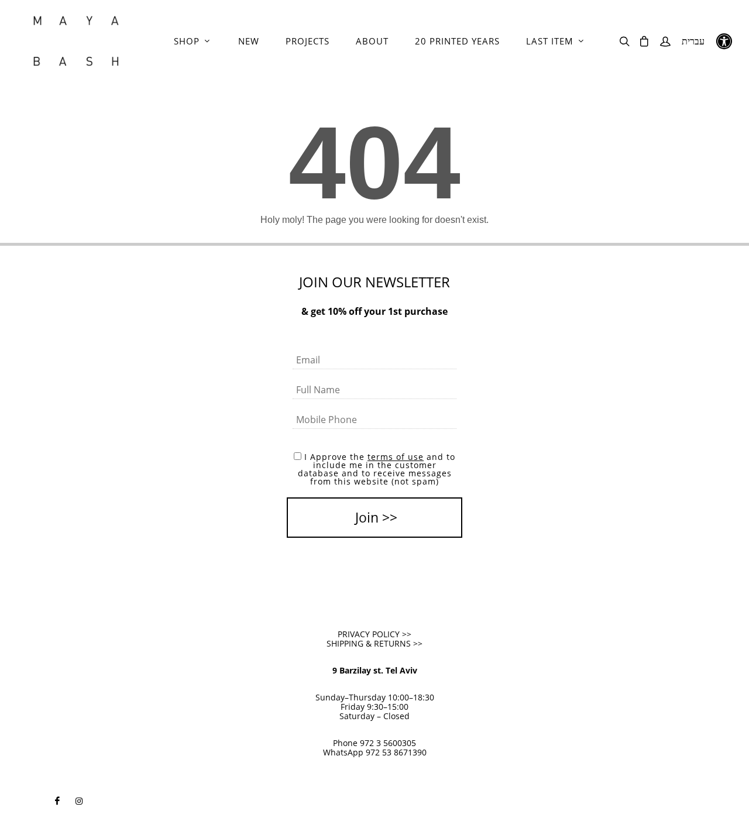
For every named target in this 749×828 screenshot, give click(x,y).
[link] (76, 41)
